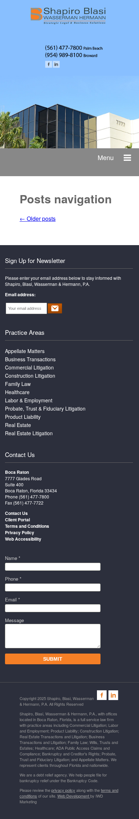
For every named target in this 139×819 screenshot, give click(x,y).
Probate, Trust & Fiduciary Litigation (45, 408)
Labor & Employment (28, 400)
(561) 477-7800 (34, 496)
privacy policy (63, 790)
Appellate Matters (25, 350)
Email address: (20, 294)
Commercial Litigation (29, 367)
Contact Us (20, 454)
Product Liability (23, 416)
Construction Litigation (30, 375)
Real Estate (18, 424)
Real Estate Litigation (29, 433)
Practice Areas (25, 332)
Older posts (38, 218)
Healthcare (17, 392)
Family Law (18, 383)
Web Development (73, 796)
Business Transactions (30, 359)
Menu (106, 157)
